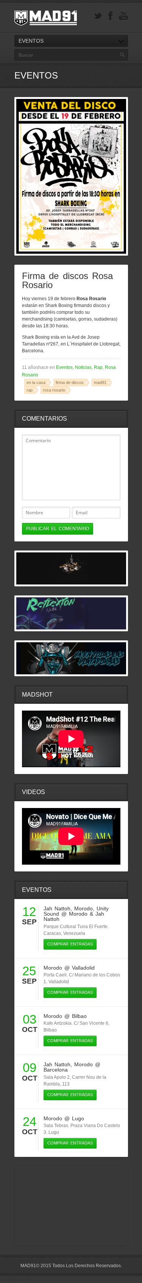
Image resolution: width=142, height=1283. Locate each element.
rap (30, 390)
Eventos (64, 367)
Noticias (83, 367)
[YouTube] (123, 16)
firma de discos (70, 382)
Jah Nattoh (57, 908)
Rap (98, 367)
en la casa (36, 382)
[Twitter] (97, 16)
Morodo (83, 908)
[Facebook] (110, 16)
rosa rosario (54, 390)
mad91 (100, 382)
